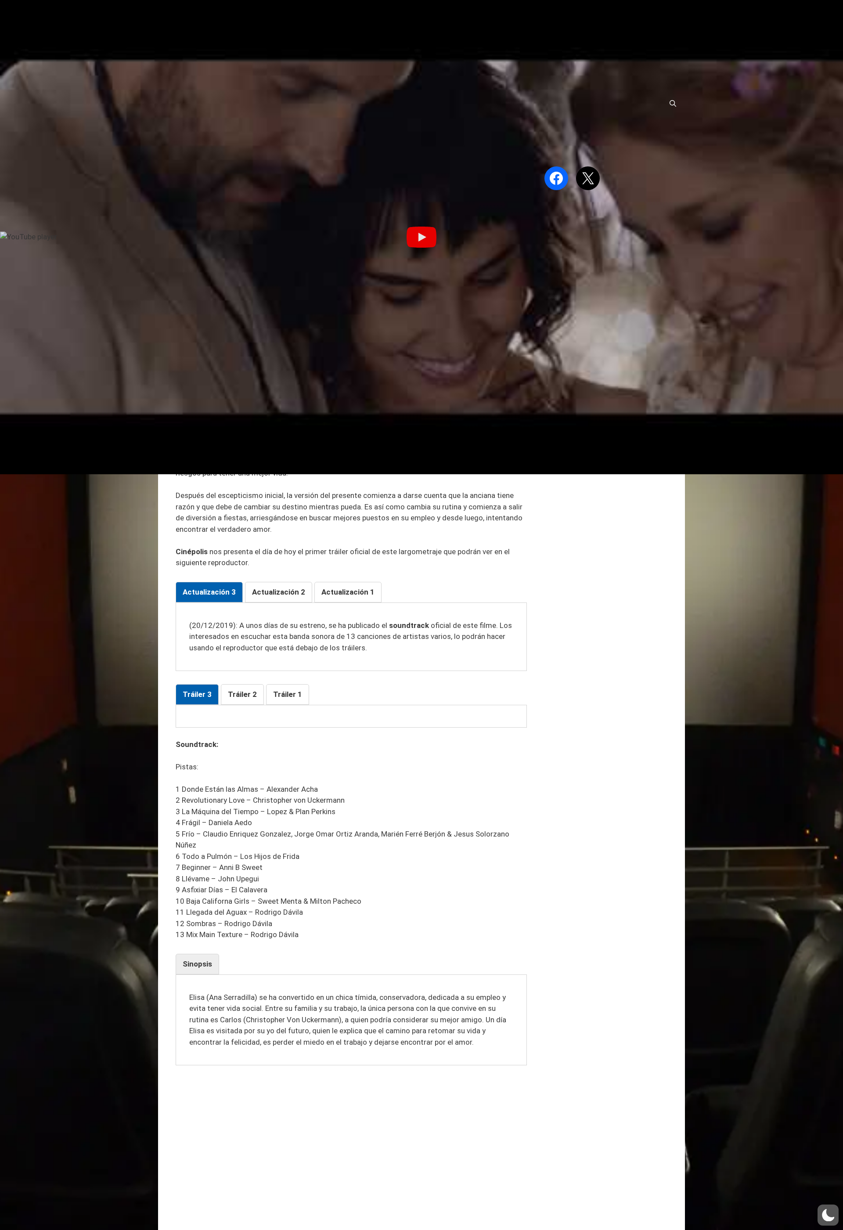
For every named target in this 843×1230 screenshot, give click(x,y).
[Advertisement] (351, 1137)
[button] (828, 1215)
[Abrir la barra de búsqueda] (673, 103)
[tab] (209, 592)
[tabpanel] (351, 637)
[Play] (421, 237)
